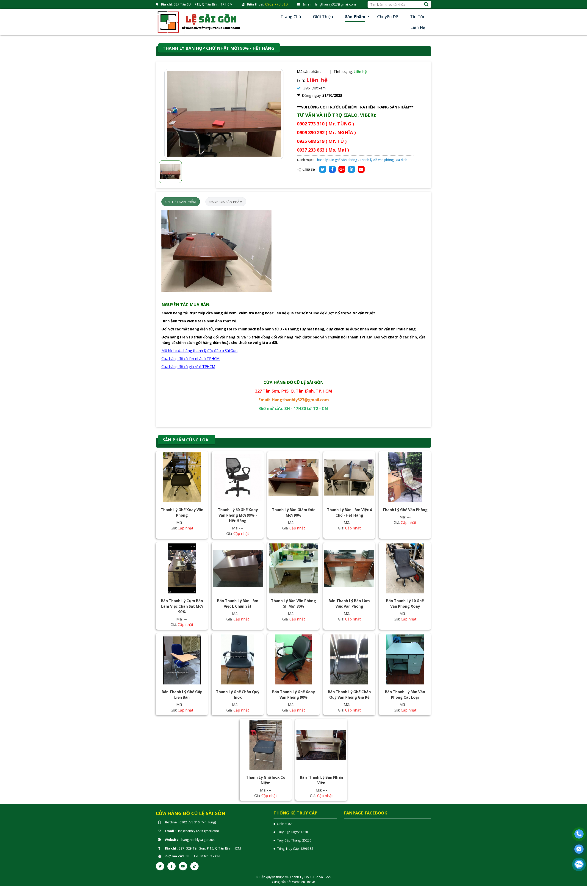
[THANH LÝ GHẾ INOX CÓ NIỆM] (266, 745)
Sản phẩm (355, 16)
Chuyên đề (387, 16)
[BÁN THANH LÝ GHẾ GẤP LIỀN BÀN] (182, 659)
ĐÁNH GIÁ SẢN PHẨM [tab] (225, 201)
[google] (341, 169)
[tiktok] (194, 866)
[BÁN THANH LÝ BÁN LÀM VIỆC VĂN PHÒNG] (349, 568)
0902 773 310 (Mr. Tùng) (198, 822)
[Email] (361, 169)
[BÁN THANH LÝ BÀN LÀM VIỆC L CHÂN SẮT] (238, 568)
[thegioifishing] (199, 21)
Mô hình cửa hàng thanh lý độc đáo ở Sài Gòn (199, 350)
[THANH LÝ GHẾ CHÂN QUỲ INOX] (238, 659)
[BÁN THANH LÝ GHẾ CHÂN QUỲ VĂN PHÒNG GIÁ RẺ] (349, 659)
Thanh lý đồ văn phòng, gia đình (383, 160)
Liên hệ (417, 27)
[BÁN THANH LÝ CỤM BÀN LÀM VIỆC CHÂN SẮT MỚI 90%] (182, 568)
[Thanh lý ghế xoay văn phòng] (182, 477)
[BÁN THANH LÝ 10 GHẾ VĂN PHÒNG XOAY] (405, 568)
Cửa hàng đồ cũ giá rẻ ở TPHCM (188, 366)
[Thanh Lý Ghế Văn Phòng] (405, 477)
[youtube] (183, 866)
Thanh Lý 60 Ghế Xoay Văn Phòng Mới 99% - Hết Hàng (238, 515)
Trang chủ (290, 16)
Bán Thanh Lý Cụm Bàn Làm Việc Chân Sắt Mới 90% (182, 606)
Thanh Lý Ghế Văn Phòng (405, 509)
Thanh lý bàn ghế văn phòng (336, 160)
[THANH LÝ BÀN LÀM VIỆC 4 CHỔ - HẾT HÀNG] (349, 477)
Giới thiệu (323, 16)
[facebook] (171, 866)
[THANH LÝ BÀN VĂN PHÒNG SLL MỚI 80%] (293, 568)
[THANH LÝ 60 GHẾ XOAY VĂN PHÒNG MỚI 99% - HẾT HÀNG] (238, 477)
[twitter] (160, 866)
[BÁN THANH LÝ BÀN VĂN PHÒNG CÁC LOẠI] (405, 659)
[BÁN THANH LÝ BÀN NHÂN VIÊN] (321, 745)
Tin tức (417, 16)
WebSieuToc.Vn (303, 882)
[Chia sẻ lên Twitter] (322, 169)
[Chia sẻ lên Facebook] (332, 169)
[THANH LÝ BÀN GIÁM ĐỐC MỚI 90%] (293, 477)
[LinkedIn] (351, 169)
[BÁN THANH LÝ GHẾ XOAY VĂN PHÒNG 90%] (293, 659)
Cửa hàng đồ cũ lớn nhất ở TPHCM (190, 358)
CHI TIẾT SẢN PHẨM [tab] (180, 201)
